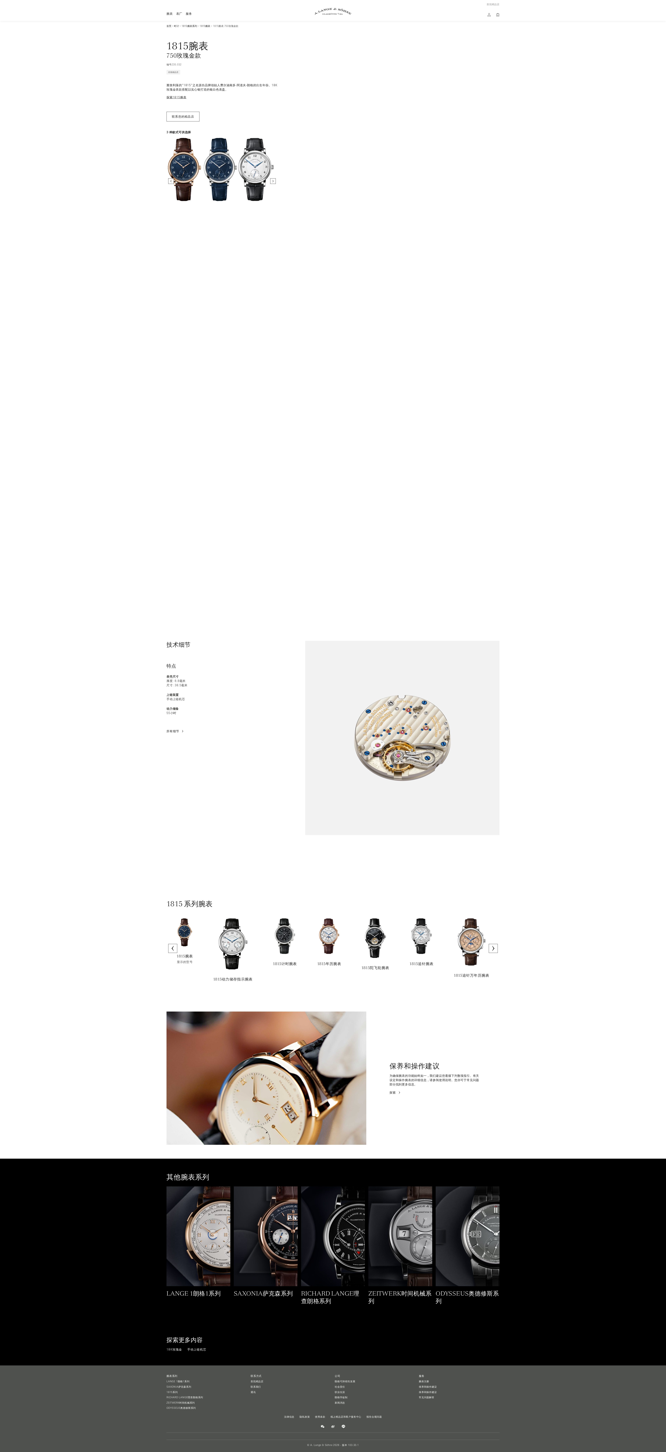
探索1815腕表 (176, 97)
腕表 (169, 13)
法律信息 (289, 1416)
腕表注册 (424, 1381)
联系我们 (256, 1386)
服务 (189, 13)
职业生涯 (340, 1392)
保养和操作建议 (428, 1386)
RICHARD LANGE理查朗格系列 (184, 1397)
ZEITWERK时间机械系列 (180, 1402)
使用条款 (320, 1416)
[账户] (489, 14)
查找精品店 (257, 1381)
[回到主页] (333, 11)
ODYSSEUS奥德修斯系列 (181, 1408)
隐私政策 (305, 1416)
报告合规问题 (374, 1416)
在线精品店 (173, 72)
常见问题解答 (426, 1397)
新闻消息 (340, 1402)
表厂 (179, 13)
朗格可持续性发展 (345, 1381)
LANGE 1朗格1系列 (178, 1381)
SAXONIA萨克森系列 (178, 1386)
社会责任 (340, 1386)
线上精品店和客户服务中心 (346, 1416)
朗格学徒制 (341, 1397)
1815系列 (172, 1392)
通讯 (253, 1392)
